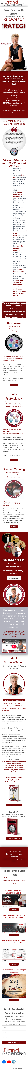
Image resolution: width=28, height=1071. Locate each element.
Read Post (14, 909)
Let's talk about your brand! (14, 700)
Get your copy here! (14, 805)
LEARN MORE (14, 578)
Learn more (14, 459)
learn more (14, 384)
